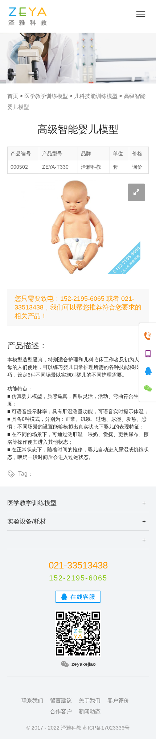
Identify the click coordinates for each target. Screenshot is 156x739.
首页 (12, 96)
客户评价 (118, 700)
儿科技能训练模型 (96, 96)
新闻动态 (89, 711)
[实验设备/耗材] (78, 540)
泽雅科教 (27, 16)
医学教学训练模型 (46, 96)
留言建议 (61, 700)
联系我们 (32, 700)
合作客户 (61, 711)
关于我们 (89, 700)
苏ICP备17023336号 (106, 728)
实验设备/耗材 (26, 521)
